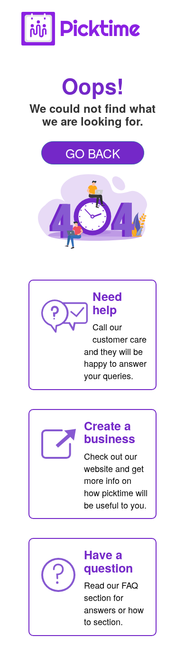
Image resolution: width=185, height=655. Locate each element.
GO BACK (92, 153)
